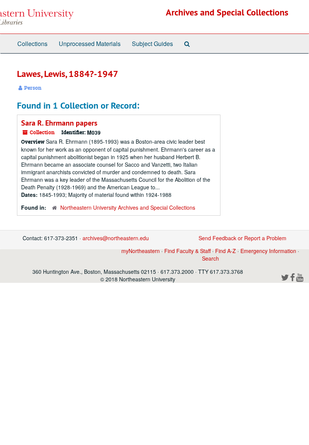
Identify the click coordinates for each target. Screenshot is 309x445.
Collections (32, 43)
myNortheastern (140, 251)
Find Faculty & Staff (187, 251)
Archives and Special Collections (227, 12)
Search (210, 258)
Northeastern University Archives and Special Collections (127, 207)
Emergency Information (268, 251)
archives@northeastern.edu (116, 238)
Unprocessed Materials (90, 43)
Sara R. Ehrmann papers (59, 123)
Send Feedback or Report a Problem (242, 238)
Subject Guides (152, 43)
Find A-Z (225, 251)
